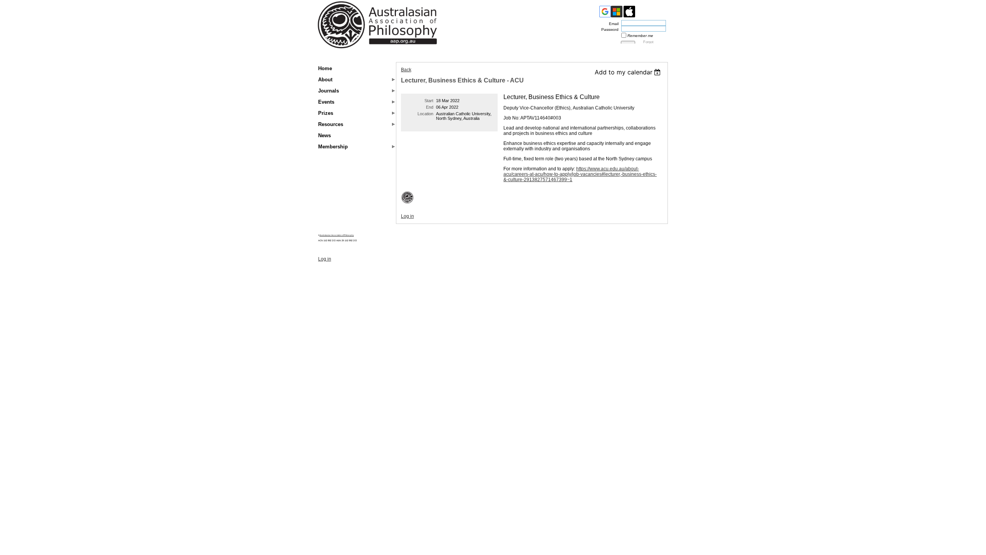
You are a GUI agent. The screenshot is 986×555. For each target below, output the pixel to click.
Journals (328, 91)
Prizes (325, 113)
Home (325, 68)
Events (326, 102)
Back (406, 69)
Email (612, 24)
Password (609, 29)
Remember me (640, 36)
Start (428, 100)
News (324, 135)
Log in (407, 216)
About (325, 79)
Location (425, 113)
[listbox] (629, 72)
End (429, 107)
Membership (333, 147)
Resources (330, 124)
